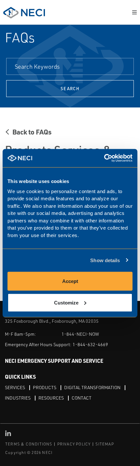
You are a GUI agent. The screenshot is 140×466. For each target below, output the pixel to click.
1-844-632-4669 (90, 344)
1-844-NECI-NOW (80, 334)
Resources (51, 398)
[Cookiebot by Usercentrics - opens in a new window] (104, 158)
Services (15, 387)
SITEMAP (104, 444)
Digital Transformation (92, 387)
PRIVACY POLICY (74, 444)
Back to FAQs (31, 131)
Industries (18, 398)
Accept (70, 281)
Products (44, 387)
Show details (105, 260)
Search (70, 88)
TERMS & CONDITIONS (28, 444)
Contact (81, 398)
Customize (66, 302)
